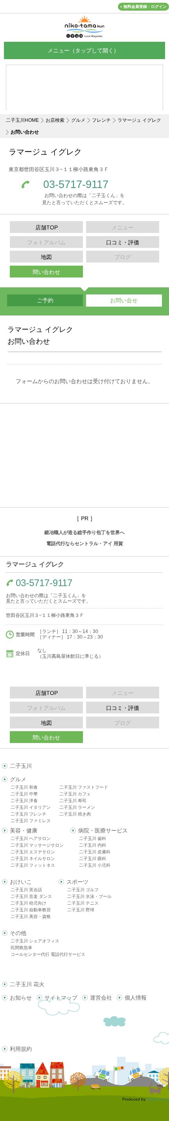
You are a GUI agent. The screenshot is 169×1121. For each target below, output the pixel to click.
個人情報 (136, 997)
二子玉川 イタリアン (31, 807)
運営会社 (101, 997)
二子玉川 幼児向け (28, 903)
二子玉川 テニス (83, 903)
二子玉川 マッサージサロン (37, 845)
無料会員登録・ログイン (145, 6)
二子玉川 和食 (24, 787)
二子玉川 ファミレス (31, 820)
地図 (46, 257)
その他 (18, 933)
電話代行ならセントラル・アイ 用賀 (84, 543)
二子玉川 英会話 (26, 889)
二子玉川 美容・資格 (31, 916)
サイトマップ (60, 997)
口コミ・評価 (122, 242)
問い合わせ (46, 272)
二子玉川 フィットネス (33, 865)
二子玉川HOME (22, 120)
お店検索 (55, 120)
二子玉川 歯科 (92, 838)
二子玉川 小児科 (94, 865)
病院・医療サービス (103, 830)
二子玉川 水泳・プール (89, 896)
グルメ (78, 120)
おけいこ (21, 882)
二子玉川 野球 (80, 909)
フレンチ (101, 120)
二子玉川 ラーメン (77, 807)
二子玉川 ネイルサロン (33, 858)
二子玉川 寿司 (72, 800)
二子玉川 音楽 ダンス (31, 896)
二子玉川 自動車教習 (31, 909)
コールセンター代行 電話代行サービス (48, 954)
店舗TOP (46, 227)
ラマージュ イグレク (139, 120)
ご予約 (45, 300)
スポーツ (77, 882)
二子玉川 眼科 (92, 858)
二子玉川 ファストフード (83, 787)
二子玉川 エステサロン (33, 851)
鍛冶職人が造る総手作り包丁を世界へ (84, 532)
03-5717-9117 (75, 184)
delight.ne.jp (158, 1099)
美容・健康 (23, 830)
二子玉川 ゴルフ (83, 889)
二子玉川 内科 (92, 845)
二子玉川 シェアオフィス (35, 941)
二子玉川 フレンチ (28, 814)
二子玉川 (21, 766)
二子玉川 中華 (24, 793)
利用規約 (21, 1049)
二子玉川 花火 (27, 984)
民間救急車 (21, 947)
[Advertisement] (84, 455)
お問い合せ (124, 300)
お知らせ (21, 997)
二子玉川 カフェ (75, 793)
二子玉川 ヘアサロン (31, 838)
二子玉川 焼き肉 (75, 814)
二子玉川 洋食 (24, 800)
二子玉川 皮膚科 (94, 851)
